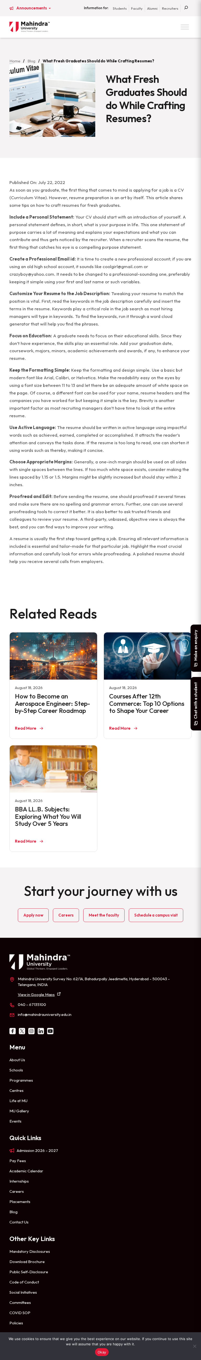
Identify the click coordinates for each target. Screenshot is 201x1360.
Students (120, 8)
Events (15, 1121)
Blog (31, 60)
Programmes (21, 1080)
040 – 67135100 (32, 1004)
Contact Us (19, 1222)
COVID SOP (19, 1312)
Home (14, 60)
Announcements (32, 8)
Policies (16, 1322)
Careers (66, 915)
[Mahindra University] (29, 26)
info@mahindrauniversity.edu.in (44, 1014)
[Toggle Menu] (185, 26)
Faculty (137, 8)
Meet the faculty (104, 915)
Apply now (33, 915)
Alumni (152, 8)
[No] (194, 1346)
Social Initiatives (23, 1292)
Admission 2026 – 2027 (37, 1150)
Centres (16, 1090)
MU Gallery (19, 1110)
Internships (19, 1181)
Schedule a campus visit (156, 915)
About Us (17, 1059)
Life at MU (18, 1100)
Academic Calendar (26, 1170)
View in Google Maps (36, 994)
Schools (16, 1070)
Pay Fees (17, 1160)
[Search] (186, 8)
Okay (102, 1352)
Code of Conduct (24, 1282)
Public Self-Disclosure (28, 1271)
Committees (20, 1302)
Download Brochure (27, 1261)
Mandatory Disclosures (29, 1251)
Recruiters (170, 8)
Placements (19, 1201)
